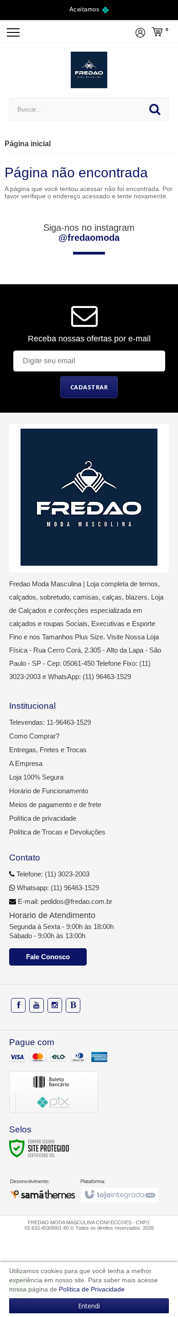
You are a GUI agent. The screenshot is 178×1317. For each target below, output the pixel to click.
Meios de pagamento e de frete (55, 804)
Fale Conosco (48, 957)
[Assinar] (89, 387)
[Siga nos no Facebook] (18, 1005)
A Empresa (25, 763)
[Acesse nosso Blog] (73, 1005)
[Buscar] (155, 109)
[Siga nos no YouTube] (36, 1005)
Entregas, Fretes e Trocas (48, 750)
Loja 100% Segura (36, 777)
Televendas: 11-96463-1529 (50, 722)
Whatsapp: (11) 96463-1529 (57, 888)
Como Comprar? (34, 736)
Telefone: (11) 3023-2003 (52, 874)
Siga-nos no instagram (89, 233)
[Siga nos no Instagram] (55, 1005)
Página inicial (28, 144)
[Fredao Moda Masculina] (89, 70)
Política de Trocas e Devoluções (57, 832)
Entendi (89, 1305)
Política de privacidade (42, 818)
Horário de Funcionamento (48, 791)
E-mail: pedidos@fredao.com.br (64, 901)
